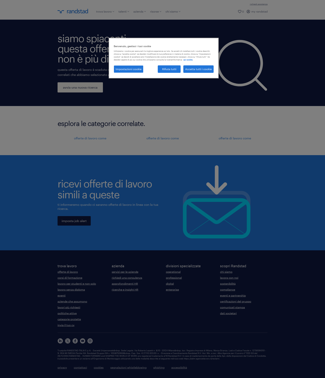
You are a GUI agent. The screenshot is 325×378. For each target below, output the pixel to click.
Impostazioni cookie (129, 69)
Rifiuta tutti (169, 69)
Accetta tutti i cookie (198, 69)
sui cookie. (188, 60)
